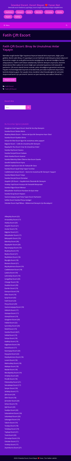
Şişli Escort (8, 407)
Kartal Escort (9, 348)
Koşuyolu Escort (10, 354)
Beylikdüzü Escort (11, 257)
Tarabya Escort (10, 426)
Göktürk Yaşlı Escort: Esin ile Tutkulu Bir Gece (21, 166)
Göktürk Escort (10, 310)
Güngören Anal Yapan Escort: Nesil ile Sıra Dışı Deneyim (24, 128)
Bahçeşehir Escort (11, 238)
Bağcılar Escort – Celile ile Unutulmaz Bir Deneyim (22, 144)
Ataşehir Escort (10, 226)
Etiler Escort (9, 294)
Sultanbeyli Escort (11, 416)
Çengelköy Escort (11, 279)
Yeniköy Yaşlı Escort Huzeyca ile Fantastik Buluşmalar (24, 184)
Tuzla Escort (9, 435)
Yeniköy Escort (10, 444)
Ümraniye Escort (11, 438)
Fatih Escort (9, 86)
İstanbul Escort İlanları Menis (15, 131)
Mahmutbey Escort (11, 363)
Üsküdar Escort (10, 441)
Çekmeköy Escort (11, 276)
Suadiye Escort (10, 410)
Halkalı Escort (9, 323)
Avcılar (29, 12)
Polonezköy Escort (11, 382)
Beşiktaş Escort (10, 251)
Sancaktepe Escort (11, 385)
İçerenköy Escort (11, 326)
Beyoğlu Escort (10, 260)
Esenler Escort (10, 288)
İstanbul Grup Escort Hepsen (15, 194)
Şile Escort (8, 394)
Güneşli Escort (10, 316)
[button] (66, 25)
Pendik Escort (9, 379)
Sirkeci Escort (9, 404)
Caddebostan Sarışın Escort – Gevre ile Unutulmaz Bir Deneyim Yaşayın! (30, 172)
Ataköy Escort (9, 223)
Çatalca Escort (10, 273)
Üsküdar (59, 12)
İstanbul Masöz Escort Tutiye (15, 175)
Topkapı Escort (10, 432)
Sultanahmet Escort (12, 413)
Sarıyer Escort (10, 388)
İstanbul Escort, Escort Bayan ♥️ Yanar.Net (35, 5)
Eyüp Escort (9, 298)
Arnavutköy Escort (11, 220)
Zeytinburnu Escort (11, 448)
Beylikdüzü (9, 12)
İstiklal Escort (9, 335)
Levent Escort (9, 360)
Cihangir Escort (10, 282)
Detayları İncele (9, 80)
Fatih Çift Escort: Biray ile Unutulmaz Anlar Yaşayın (31, 47)
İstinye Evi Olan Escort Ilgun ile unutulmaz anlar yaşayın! (24, 141)
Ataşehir (8, 17)
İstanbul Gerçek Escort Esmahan (16, 178)
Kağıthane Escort (11, 344)
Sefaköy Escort (10, 391)
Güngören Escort (11, 319)
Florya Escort (9, 304)
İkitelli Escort (9, 329)
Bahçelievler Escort (11, 235)
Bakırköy (39, 12)
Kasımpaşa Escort (11, 351)
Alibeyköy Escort (10, 216)
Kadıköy (17, 17)
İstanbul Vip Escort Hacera (14, 150)
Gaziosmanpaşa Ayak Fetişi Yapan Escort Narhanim (23, 197)
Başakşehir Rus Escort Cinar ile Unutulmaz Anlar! (22, 147)
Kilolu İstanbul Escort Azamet (15, 156)
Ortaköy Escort (10, 376)
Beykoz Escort (10, 254)
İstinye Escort (9, 338)
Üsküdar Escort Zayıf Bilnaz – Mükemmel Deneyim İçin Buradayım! (28, 203)
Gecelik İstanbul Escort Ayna (15, 162)
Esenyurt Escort (10, 291)
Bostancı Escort (10, 263)
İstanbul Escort (10, 332)
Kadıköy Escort (10, 341)
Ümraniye (49, 12)
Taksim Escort (10, 423)
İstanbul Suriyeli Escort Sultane (16, 153)
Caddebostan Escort (12, 269)
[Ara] (28, 107)
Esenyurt (20, 12)
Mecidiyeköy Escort (11, 373)
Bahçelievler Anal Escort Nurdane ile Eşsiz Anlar (21, 191)
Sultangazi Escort (11, 419)
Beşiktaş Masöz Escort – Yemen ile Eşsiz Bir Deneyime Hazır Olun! (28, 134)
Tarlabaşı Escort (10, 429)
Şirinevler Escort (10, 401)
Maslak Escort (9, 369)
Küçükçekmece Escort (12, 357)
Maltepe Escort (10, 366)
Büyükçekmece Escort (13, 266)
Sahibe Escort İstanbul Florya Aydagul (18, 200)
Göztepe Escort (10, 313)
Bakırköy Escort (10, 241)
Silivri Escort (9, 398)
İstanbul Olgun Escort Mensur (15, 187)
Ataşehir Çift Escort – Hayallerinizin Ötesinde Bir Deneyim (25, 181)
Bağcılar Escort (10, 232)
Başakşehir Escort (11, 245)
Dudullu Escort (10, 285)
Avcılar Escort (9, 229)
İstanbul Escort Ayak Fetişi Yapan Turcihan (20, 169)
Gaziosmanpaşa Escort (13, 307)
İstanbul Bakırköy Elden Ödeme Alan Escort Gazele (23, 159)
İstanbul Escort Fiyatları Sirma (15, 137)
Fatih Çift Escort (10, 89)
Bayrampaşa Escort (11, 248)
